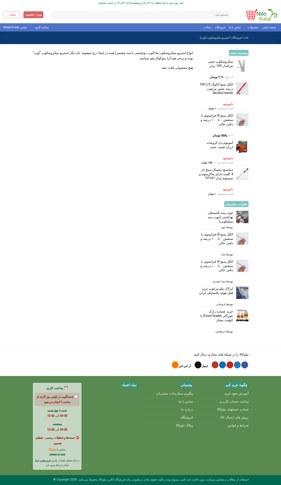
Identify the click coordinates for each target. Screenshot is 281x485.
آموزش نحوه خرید (236, 393)
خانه (246, 37)
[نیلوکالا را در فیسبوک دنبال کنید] (244, 364)
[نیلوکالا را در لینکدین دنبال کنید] (222, 364)
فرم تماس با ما (43, 460)
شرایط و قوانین (238, 425)
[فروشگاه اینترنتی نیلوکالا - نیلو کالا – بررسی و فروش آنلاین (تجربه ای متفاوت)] (257, 15)
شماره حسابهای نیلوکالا (232, 409)
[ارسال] (55, 14)
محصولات (253, 27)
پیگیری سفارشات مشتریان (174, 393)
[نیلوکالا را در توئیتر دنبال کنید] (237, 364)
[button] (33, 14)
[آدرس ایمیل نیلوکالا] (198, 364)
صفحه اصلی (269, 27)
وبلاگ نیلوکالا (184, 425)
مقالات (207, 27)
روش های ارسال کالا (234, 417)
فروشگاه (220, 27)
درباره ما (187, 409)
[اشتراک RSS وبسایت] (175, 364)
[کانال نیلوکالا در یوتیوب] (215, 364)
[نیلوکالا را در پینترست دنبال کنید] (229, 364)
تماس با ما (235, 27)
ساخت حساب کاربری (233, 401)
